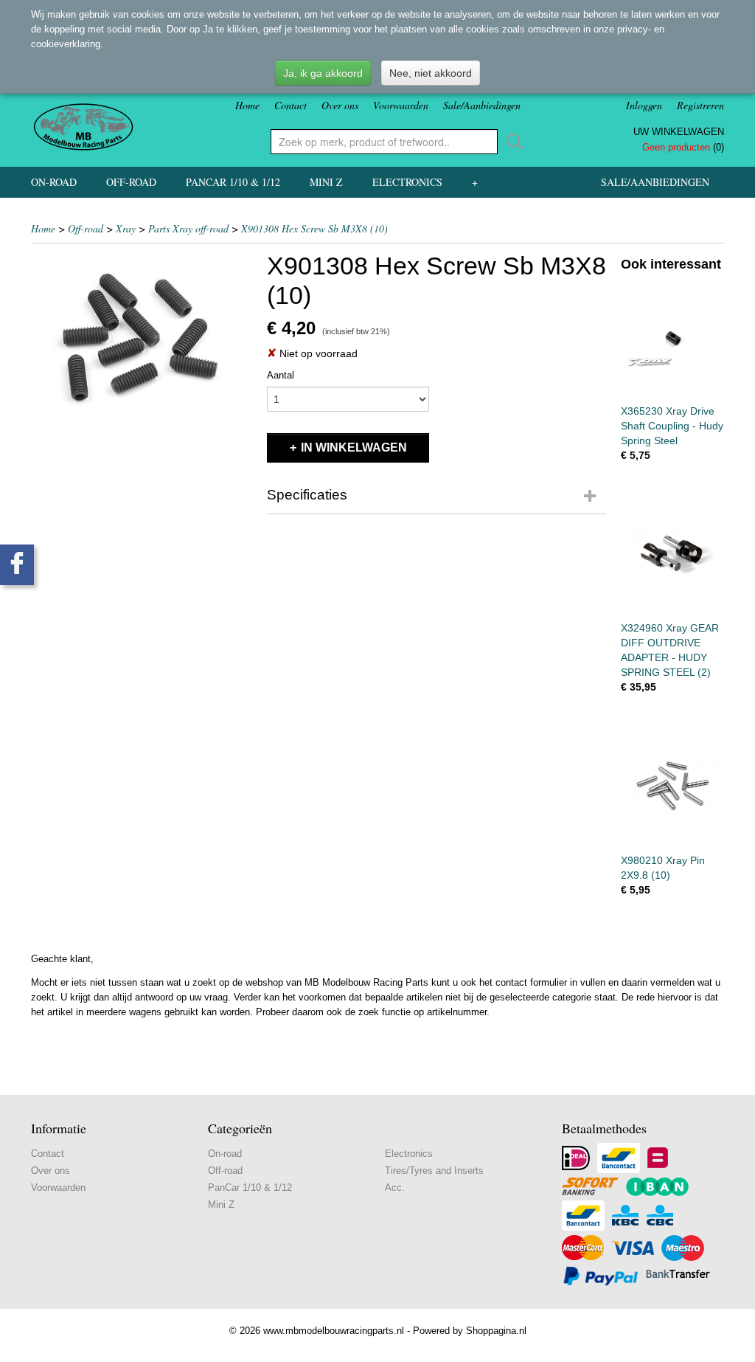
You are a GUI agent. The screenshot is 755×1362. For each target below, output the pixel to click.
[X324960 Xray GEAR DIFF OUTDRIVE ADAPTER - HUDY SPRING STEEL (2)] (672, 554)
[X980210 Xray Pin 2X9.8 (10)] (672, 786)
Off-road (131, 182)
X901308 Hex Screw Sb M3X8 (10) (314, 228)
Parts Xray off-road (188, 228)
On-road (54, 182)
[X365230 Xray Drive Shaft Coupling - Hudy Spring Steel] (672, 337)
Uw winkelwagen (678, 131)
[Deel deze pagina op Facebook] (17, 565)
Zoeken (512, 142)
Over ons (339, 105)
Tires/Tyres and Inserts (434, 1170)
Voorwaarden (400, 105)
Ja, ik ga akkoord (323, 73)
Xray (126, 228)
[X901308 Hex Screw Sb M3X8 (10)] (141, 338)
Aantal (280, 375)
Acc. (395, 1187)
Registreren (700, 105)
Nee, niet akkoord (430, 73)
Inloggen (644, 105)
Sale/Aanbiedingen (482, 105)
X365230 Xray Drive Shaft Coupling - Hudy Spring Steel (672, 425)
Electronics (407, 182)
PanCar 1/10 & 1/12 (233, 182)
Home (247, 105)
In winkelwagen (354, 447)
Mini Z (326, 182)
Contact (290, 105)
